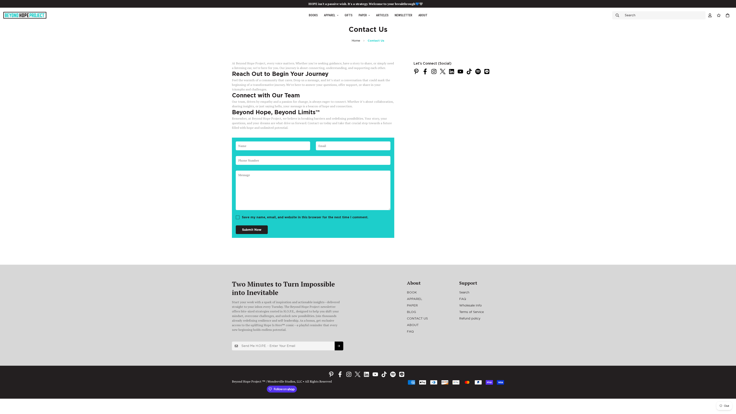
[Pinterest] (416, 71)
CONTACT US (417, 318)
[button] (727, 15)
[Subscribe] (339, 346)
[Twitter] (442, 71)
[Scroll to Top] (728, 393)
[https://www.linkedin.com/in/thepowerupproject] (451, 71)
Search (464, 292)
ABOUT (422, 15)
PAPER (363, 15)
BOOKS (313, 15)
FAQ (410, 331)
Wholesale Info (470, 305)
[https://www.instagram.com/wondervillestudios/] (434, 71)
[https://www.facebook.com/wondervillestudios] (425, 71)
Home (356, 40)
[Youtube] (460, 71)
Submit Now (251, 230)
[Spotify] (478, 71)
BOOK (412, 292)
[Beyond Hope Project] (25, 15)
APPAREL (329, 15)
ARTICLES (382, 15)
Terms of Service (471, 312)
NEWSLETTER (403, 15)
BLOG (411, 312)
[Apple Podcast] (486, 71)
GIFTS (348, 15)
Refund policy (469, 318)
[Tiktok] (469, 71)
